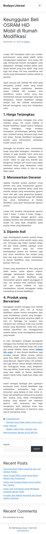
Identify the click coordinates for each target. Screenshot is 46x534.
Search (6, 444)
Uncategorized (13, 419)
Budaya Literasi (14, 5)
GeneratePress (23, 530)
